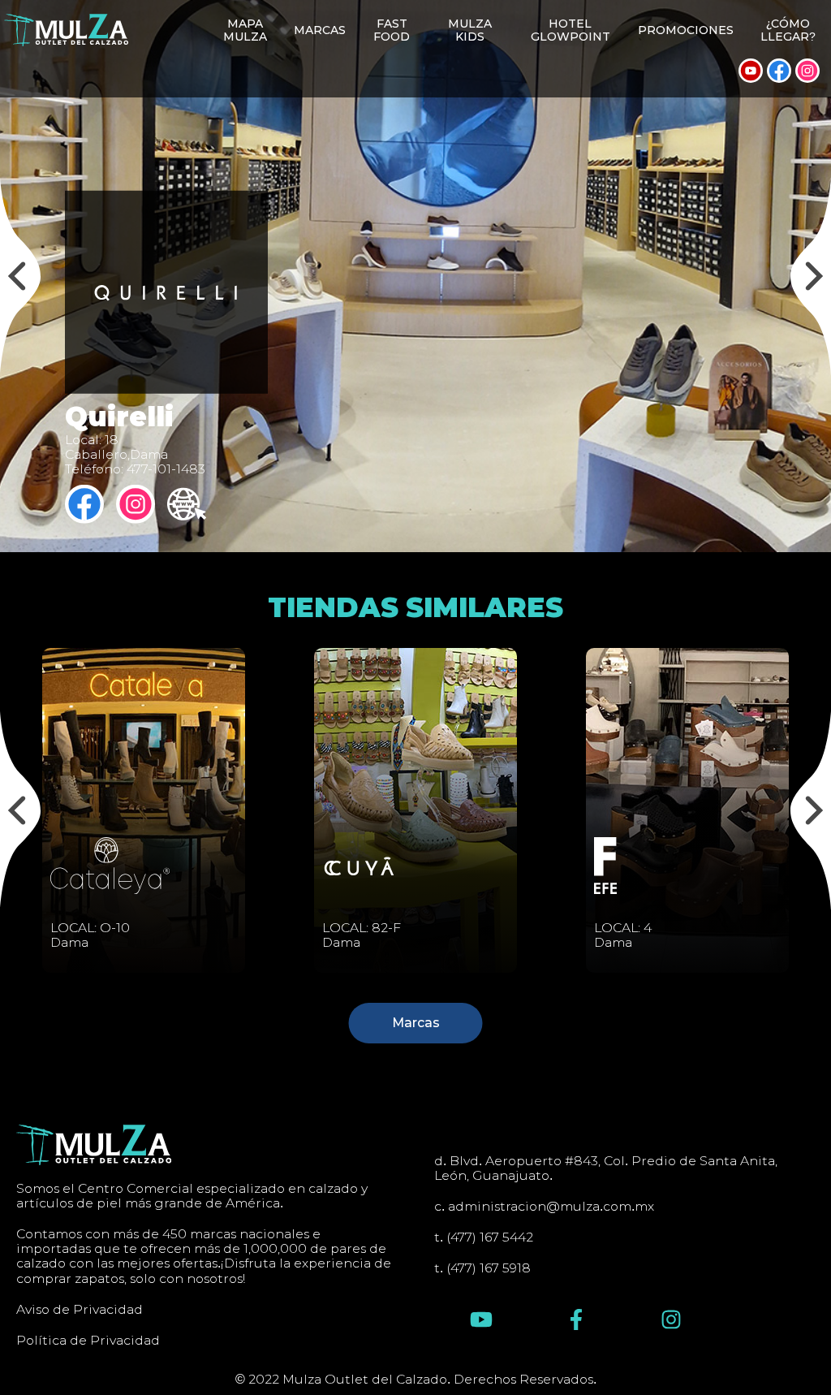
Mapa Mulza (245, 30)
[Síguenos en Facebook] (779, 70)
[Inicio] (66, 30)
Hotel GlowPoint (570, 30)
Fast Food (391, 30)
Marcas (320, 30)
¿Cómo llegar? (788, 30)
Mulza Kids (470, 30)
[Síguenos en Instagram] (807, 70)
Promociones (686, 30)
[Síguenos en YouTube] (750, 70)
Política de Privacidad (88, 1340)
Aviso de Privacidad (79, 1309)
